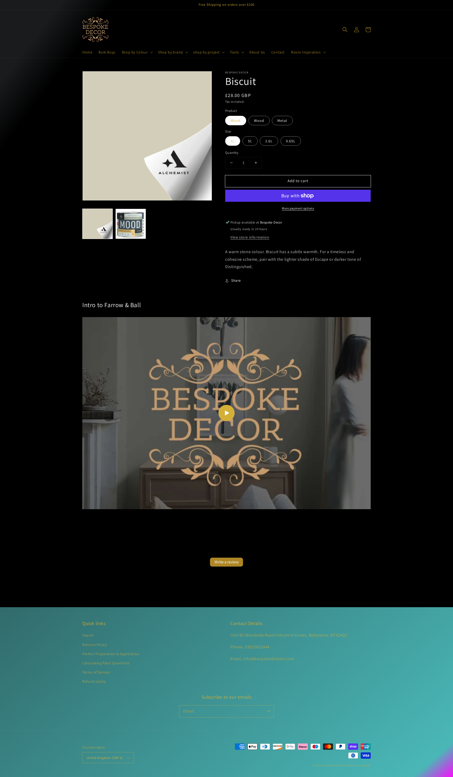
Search (88, 635)
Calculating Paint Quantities (106, 663)
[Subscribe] (268, 711)
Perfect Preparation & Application (110, 653)
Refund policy (94, 681)
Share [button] (236, 280)
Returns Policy (94, 644)
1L (233, 141)
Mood (236, 120)
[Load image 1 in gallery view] (97, 224)
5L (250, 141)
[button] (136, 52)
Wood (259, 120)
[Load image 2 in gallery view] (130, 224)
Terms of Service (96, 672)
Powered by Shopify (358, 765)
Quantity (231, 152)
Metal (282, 120)
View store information (249, 237)
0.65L (290, 141)
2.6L (269, 141)
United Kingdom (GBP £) (105, 758)
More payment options (298, 208)
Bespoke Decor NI (334, 765)
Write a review (226, 562)
